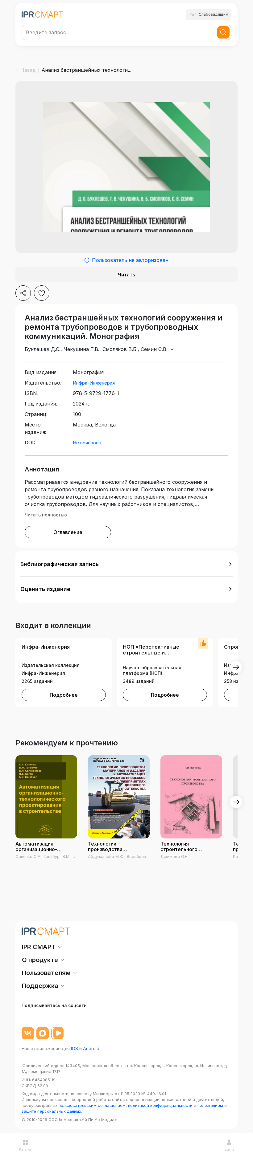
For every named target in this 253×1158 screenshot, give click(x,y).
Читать (126, 274)
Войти (229, 1149)
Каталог (25, 1149)
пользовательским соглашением (92, 1105)
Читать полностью (46, 514)
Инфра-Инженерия (94, 383)
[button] (126, 564)
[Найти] (223, 32)
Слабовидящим (213, 14)
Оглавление (67, 532)
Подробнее (64, 695)
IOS (74, 1048)
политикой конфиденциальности (160, 1105)
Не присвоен (87, 443)
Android (91, 1048)
